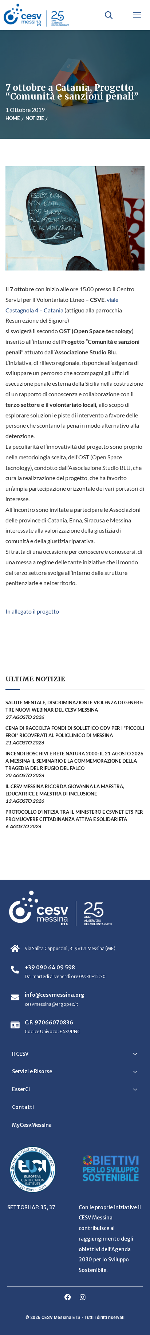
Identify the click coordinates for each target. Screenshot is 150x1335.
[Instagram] (82, 1297)
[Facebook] (67, 1297)
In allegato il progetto (32, 611)
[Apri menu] (136, 14)
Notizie (34, 118)
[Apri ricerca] (108, 14)
